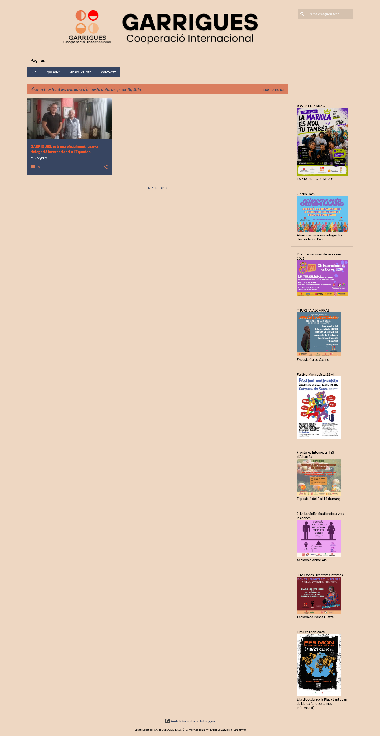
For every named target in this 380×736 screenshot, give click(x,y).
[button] (105, 167)
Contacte (108, 72)
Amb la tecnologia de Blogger (193, 721)
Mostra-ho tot (274, 89)
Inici (34, 72)
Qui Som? (53, 72)
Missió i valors (80, 72)
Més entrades (157, 188)
